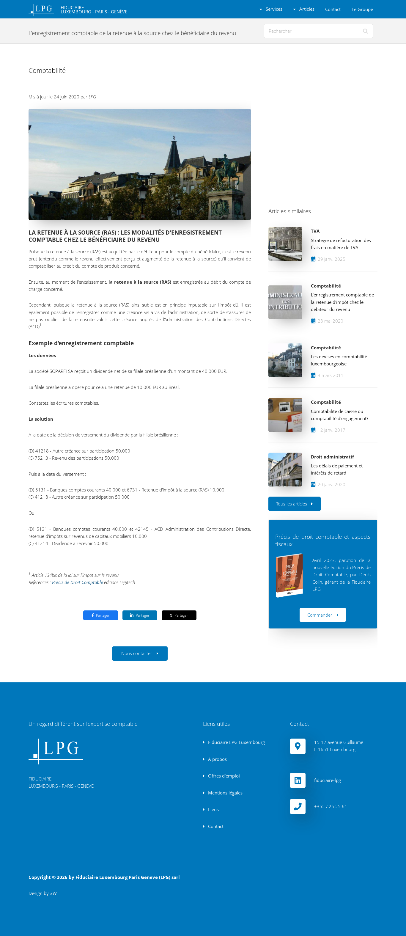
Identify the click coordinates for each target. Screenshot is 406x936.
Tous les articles (291, 503)
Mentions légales (225, 793)
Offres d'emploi (223, 776)
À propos (217, 759)
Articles (306, 9)
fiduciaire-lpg (327, 780)
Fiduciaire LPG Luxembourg (236, 742)
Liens (213, 809)
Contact (333, 9)
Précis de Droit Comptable (77, 582)
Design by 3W (43, 893)
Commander (319, 615)
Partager (103, 615)
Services (273, 9)
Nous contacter (136, 653)
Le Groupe (362, 9)
